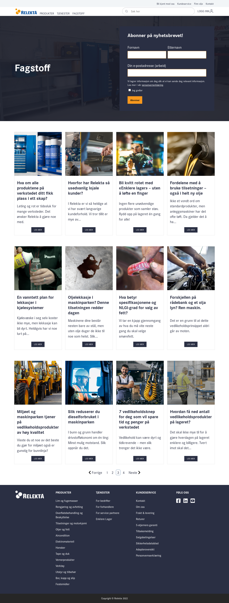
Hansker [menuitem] (60, 547)
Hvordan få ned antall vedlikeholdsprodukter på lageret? (191, 416)
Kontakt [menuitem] (210, 3)
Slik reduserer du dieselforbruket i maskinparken (84, 416)
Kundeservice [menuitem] (184, 3)
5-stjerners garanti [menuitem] (146, 525)
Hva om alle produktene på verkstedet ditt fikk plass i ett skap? (35, 190)
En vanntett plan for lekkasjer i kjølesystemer (35, 302)
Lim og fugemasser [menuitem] (67, 500)
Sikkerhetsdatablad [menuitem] (147, 543)
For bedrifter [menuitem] (103, 500)
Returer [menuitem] (140, 519)
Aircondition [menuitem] (63, 535)
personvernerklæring (152, 85)
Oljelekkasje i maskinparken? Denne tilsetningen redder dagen (88, 305)
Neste (133, 472)
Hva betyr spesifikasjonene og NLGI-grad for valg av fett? (138, 305)
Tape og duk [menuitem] (63, 553)
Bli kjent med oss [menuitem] (165, 3)
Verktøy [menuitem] (60, 566)
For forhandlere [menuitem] (105, 507)
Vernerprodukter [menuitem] (65, 560)
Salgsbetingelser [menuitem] (145, 537)
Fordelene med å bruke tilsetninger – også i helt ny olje (188, 187)
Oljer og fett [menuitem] (63, 529)
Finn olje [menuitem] (198, 3)
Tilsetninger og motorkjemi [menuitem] (71, 523)
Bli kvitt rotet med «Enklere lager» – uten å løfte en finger (139, 187)
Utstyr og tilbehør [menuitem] (66, 572)
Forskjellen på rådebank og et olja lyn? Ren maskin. (188, 302)
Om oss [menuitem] (140, 507)
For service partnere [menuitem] (107, 513)
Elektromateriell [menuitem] (65, 541)
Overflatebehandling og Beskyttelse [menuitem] (69, 515)
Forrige (97, 472)
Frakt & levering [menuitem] (145, 513)
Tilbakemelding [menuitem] (145, 531)
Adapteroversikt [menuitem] (145, 549)
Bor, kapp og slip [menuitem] (65, 578)
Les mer (38, 229)
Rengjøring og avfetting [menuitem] (69, 507)
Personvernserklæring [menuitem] (148, 555)
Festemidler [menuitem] (62, 584)
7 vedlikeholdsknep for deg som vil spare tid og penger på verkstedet (138, 419)
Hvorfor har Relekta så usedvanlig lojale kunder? (89, 187)
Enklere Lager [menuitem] (104, 519)
